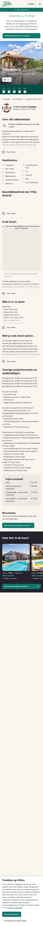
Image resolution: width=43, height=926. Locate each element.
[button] (21, 248)
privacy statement (14, 908)
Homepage (6, 99)
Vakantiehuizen (17, 99)
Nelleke (33, 107)
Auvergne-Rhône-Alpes (33, 99)
